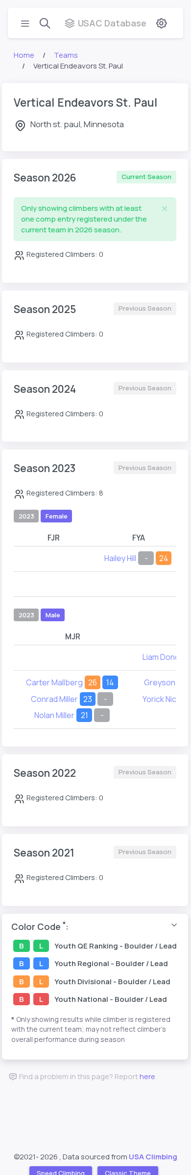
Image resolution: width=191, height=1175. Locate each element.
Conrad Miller (54, 699)
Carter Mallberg (54, 682)
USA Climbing (153, 1157)
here (147, 1076)
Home (24, 55)
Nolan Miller (54, 715)
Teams (66, 55)
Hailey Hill (120, 558)
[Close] (164, 209)
